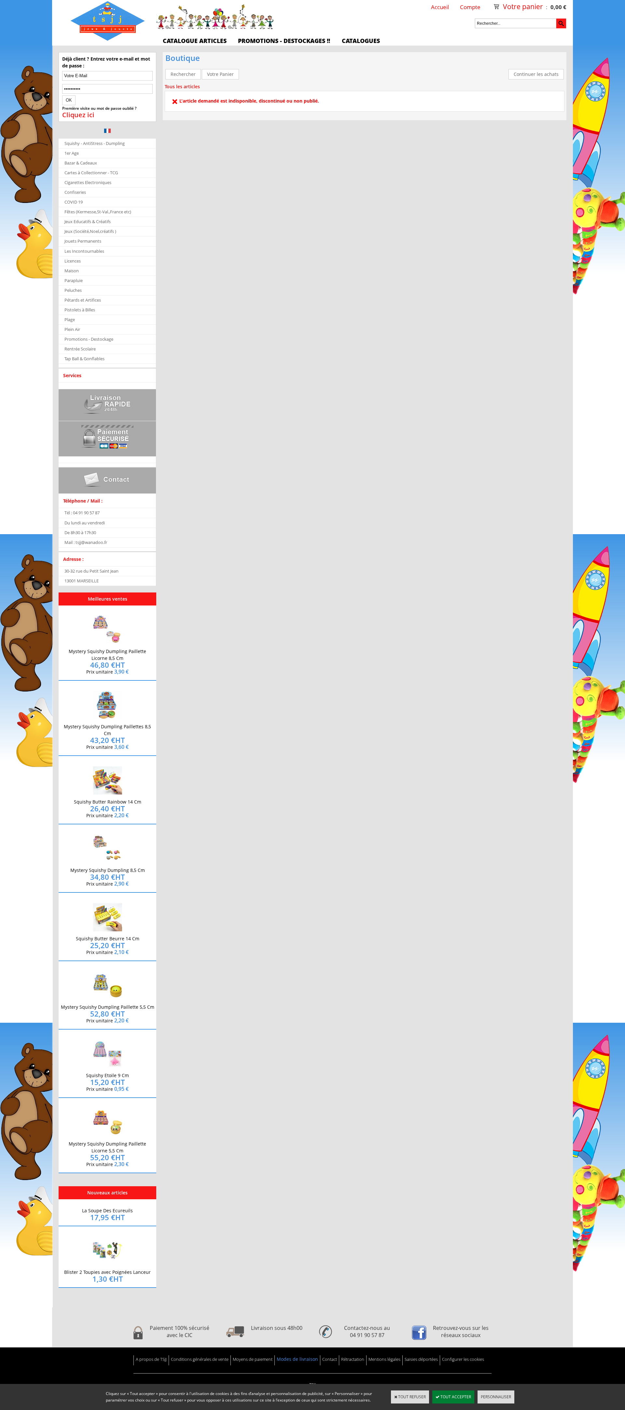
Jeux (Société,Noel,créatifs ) (90, 231)
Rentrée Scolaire (80, 349)
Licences (72, 261)
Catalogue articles (195, 41)
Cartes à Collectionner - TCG (91, 173)
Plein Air (72, 329)
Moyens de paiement (252, 1359)
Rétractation (352, 1359)
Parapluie (73, 280)
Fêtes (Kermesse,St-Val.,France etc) (97, 212)
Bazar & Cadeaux (80, 163)
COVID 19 (73, 202)
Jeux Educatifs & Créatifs (87, 221)
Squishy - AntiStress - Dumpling (94, 143)
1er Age (71, 153)
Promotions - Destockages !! (284, 41)
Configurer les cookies (463, 1359)
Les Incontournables (84, 251)
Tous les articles (182, 86)
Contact (329, 1359)
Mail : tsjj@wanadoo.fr (85, 542)
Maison (71, 271)
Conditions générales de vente (200, 1359)
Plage (69, 319)
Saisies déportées (421, 1359)
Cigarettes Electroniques (87, 182)
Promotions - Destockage (88, 339)
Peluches (73, 290)
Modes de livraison (297, 1359)
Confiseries (75, 192)
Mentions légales (384, 1359)
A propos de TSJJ (151, 1359)
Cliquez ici (78, 115)
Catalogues (361, 41)
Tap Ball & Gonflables (84, 359)
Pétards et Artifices (82, 300)
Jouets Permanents (82, 241)
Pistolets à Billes (79, 310)
